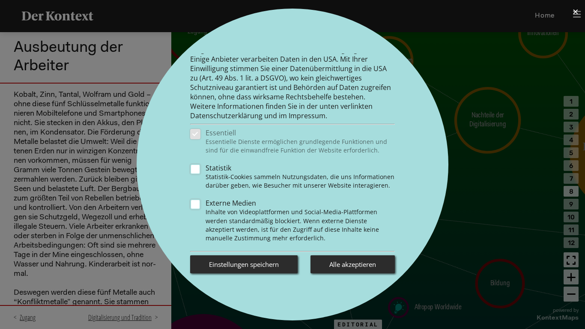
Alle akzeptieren (352, 264)
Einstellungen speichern (244, 264)
